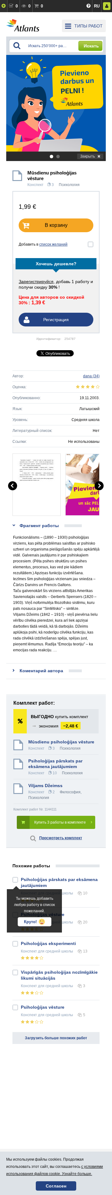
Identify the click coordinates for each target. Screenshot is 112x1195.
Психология (69, 185)
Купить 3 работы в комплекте (60, 822)
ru (97, 6)
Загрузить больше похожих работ (56, 1038)
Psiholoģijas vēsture (42, 1007)
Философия (70, 792)
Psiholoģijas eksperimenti (48, 943)
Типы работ (88, 25)
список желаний (53, 244)
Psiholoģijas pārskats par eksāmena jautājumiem (55, 763)
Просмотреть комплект (60, 838)
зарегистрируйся (36, 281)
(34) (91, 376)
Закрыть (87, 156)
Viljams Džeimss (45, 785)
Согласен (56, 1185)
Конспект (35, 185)
